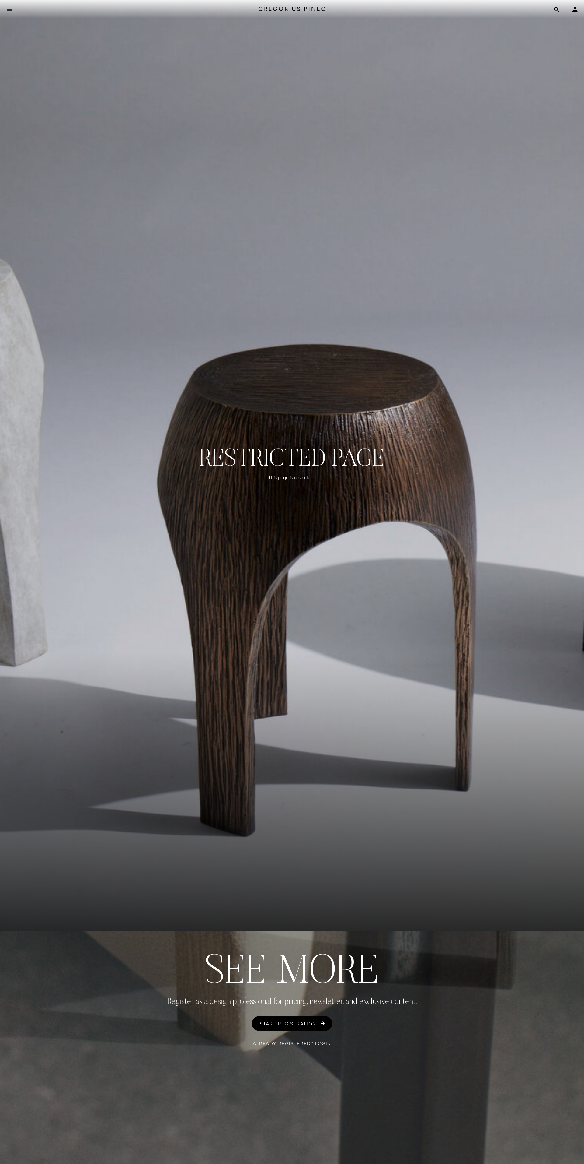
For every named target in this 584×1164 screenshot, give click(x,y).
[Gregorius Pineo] (292, 9)
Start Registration (288, 1023)
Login (323, 1043)
